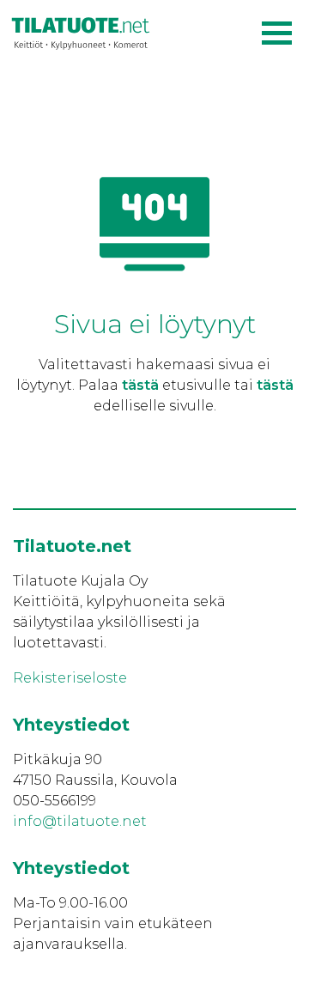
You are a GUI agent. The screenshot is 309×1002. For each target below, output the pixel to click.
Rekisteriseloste (70, 678)
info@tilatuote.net (80, 821)
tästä (140, 385)
